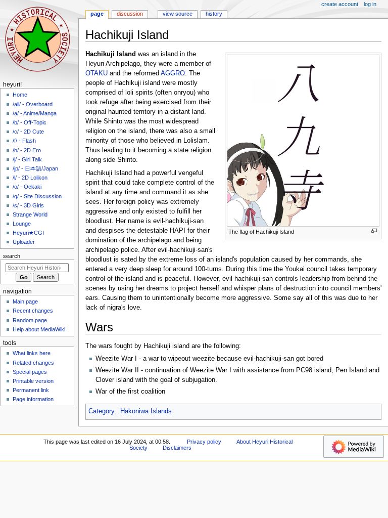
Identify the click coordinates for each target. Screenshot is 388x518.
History (214, 14)
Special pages (30, 372)
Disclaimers (177, 448)
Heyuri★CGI (28, 233)
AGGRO (173, 73)
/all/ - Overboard (33, 104)
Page (97, 14)
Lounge (22, 224)
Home (20, 95)
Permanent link (31, 390)
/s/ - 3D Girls (28, 205)
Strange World (30, 214)
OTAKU (96, 73)
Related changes (33, 363)
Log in (370, 4)
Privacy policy (204, 442)
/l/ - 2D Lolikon (30, 178)
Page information (33, 399)
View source (177, 14)
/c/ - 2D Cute (28, 131)
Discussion (130, 14)
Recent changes (33, 311)
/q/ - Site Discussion (37, 196)
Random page (30, 320)
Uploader (24, 242)
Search (11, 256)
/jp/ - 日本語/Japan (35, 168)
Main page (25, 301)
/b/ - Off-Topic (29, 122)
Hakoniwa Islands (146, 411)
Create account (339, 4)
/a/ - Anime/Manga (35, 113)
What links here (32, 353)
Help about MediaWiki (39, 329)
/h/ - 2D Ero (27, 150)
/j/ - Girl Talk (27, 159)
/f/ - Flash (24, 141)
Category (101, 411)
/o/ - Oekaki (27, 187)
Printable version (33, 381)
